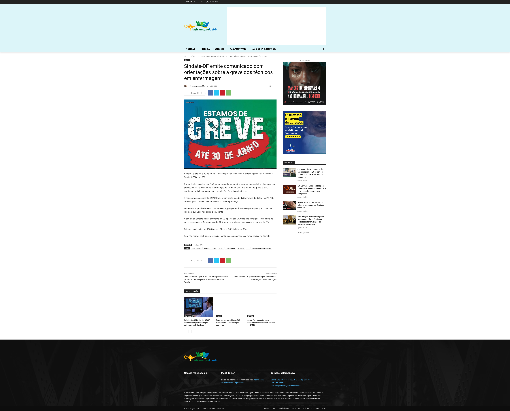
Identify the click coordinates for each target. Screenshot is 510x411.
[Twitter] (317, 1)
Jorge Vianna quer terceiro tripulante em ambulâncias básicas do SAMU (261, 322)
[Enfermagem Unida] (186, 86)
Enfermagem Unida (197, 86)
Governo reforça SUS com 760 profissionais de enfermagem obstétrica (228, 322)
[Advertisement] (276, 26)
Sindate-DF (198, 245)
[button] (323, 49)
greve (221, 248)
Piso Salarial (230, 248)
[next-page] (190, 331)
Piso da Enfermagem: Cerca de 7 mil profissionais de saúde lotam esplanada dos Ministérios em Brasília (206, 279)
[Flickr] (193, 381)
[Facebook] (309, 1)
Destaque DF (189, 316)
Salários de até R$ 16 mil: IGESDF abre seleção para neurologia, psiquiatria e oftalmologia (197, 322)
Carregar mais (303, 233)
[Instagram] (313, 1)
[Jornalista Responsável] (292, 377)
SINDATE (241, 248)
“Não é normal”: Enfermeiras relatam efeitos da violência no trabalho (311, 205)
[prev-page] (185, 331)
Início (186, 56)
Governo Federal (210, 248)
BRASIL (219, 316)
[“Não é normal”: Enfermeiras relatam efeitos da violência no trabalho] (289, 205)
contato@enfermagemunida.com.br (286, 385)
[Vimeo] (320, 1)
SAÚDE (192, 56)
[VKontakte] (206, 381)
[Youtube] (324, 1)
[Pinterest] (222, 93)
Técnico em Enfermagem (261, 248)
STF (248, 248)
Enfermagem (196, 248)
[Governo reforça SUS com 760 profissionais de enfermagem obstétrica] (230, 307)
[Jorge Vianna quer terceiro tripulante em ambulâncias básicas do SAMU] (262, 307)
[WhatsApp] (228, 93)
